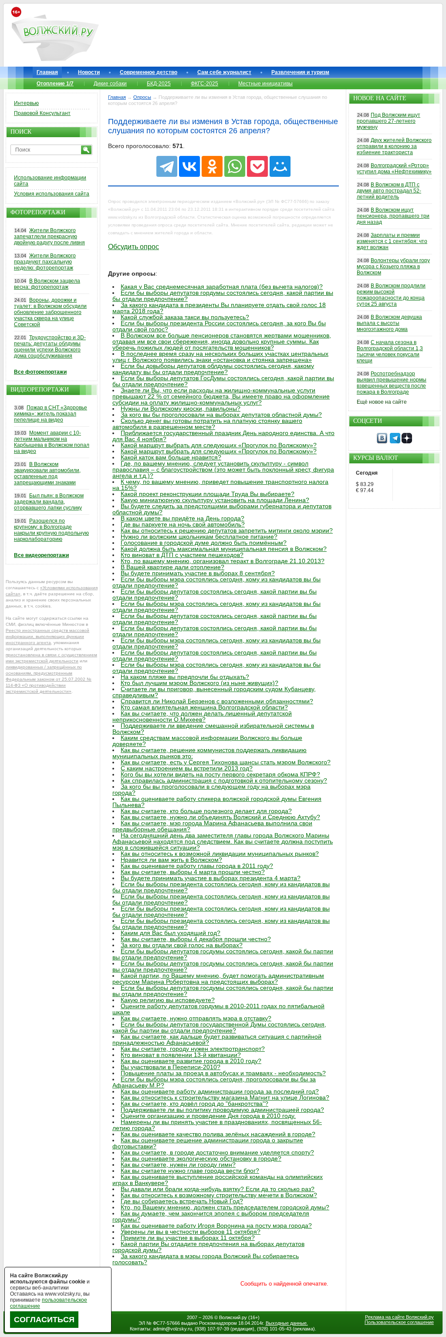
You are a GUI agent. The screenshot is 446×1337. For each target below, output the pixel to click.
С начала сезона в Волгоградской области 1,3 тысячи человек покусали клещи (390, 351)
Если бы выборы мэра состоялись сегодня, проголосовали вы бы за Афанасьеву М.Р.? (214, 1082)
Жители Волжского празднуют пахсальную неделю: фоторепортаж (45, 262)
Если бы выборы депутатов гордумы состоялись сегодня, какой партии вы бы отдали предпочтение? (222, 295)
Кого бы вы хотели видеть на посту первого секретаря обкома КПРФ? (220, 774)
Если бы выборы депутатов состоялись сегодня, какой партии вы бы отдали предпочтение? (214, 594)
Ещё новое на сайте (382, 402)
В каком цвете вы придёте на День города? (182, 518)
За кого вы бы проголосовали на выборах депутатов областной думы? (221, 414)
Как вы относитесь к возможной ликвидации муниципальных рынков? (220, 853)
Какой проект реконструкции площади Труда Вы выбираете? (207, 493)
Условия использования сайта (51, 194)
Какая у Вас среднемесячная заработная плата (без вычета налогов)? (222, 286)
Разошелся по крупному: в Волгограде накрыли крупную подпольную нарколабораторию (51, 530)
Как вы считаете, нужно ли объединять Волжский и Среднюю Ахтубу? (220, 817)
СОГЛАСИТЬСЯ (44, 1319)
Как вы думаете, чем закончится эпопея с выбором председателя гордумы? (210, 1216)
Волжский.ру (233, 1317)
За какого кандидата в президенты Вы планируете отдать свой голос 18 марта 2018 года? (219, 307)
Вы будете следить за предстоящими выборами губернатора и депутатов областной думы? (221, 509)
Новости (89, 72)
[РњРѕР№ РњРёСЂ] (280, 166)
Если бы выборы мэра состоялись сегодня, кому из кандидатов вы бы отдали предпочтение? (216, 582)
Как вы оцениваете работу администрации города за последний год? (220, 1091)
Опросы (142, 97)
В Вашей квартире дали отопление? (172, 567)
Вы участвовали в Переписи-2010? (170, 1067)
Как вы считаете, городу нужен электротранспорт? (193, 1048)
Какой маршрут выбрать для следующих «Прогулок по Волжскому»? (219, 445)
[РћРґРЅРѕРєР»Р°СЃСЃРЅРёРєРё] (212, 166)
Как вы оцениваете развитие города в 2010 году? (191, 1060)
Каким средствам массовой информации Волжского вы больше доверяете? (207, 740)
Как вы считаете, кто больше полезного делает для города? (206, 810)
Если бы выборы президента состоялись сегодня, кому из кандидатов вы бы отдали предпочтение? (221, 887)
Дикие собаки (110, 84)
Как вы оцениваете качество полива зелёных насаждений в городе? (218, 1134)
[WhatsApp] (234, 166)
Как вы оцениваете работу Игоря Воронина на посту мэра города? (216, 1225)
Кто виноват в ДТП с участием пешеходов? (182, 554)
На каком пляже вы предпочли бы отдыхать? (185, 676)
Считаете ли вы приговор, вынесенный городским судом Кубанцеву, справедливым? (214, 692)
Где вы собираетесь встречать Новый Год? (182, 1201)
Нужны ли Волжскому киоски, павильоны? (180, 408)
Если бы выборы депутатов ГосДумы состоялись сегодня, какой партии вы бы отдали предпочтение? (223, 381)
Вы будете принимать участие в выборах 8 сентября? (198, 573)
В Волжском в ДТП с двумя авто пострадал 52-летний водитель (389, 191)
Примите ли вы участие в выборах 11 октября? (188, 1237)
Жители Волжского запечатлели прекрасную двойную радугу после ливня (49, 236)
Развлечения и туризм (300, 72)
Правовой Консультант (42, 113)
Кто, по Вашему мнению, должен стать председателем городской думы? (225, 1207)
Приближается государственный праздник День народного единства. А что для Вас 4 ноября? (223, 435)
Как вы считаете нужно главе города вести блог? (190, 1170)
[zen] (407, 442)
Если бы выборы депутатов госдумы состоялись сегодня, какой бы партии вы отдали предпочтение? (222, 954)
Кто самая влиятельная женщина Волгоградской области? (204, 707)
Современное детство (148, 72)
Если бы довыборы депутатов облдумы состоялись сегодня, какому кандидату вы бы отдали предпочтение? (213, 368)
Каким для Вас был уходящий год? (170, 932)
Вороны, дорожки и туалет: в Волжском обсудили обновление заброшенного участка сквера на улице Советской (50, 312)
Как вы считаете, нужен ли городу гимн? (178, 1164)
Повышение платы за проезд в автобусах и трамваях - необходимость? (223, 1073)
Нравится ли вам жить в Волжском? (171, 859)
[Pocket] (257, 166)
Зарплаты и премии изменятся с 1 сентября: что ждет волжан (392, 241)
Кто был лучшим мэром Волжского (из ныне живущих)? (199, 682)
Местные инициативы (265, 84)
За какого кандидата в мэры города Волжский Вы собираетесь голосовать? (205, 1259)
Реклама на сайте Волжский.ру (399, 1317)
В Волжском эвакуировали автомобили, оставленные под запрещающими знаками (47, 473)
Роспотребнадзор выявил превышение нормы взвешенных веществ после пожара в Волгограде (391, 383)
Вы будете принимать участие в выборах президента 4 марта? (211, 877)
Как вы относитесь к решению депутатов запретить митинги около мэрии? (227, 530)
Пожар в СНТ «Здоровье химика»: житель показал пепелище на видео (50, 414)
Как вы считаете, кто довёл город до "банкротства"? (194, 1103)
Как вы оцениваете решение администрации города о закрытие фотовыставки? (207, 1143)
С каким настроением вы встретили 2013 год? (187, 768)
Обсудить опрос (133, 246)
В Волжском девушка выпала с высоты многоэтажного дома (389, 323)
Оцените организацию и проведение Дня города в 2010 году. (208, 1115)
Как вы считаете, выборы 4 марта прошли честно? (193, 871)
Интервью (26, 103)
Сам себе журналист (224, 72)
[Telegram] (166, 166)
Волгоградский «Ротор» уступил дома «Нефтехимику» (394, 168)
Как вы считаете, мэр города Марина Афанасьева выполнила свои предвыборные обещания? (212, 826)
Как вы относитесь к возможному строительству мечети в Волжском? (219, 1195)
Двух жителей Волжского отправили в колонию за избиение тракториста (394, 146)
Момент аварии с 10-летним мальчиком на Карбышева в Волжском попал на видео (51, 442)
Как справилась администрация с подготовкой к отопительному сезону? (224, 780)
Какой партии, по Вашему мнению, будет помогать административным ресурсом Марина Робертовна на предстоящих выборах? (218, 978)
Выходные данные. (287, 1323)
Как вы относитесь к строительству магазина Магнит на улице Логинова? (225, 1097)
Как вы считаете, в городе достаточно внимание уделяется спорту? (217, 1152)
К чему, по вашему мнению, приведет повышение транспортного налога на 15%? (220, 484)
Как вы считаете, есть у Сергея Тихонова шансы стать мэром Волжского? (226, 762)
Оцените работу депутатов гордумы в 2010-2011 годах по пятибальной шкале (218, 1009)
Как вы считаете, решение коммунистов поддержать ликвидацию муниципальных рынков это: (209, 753)
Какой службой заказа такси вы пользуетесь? (185, 317)
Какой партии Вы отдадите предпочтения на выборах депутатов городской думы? (208, 1246)
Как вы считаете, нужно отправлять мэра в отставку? (196, 1018)
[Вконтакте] (382, 442)
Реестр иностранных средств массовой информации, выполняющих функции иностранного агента (47, 636)
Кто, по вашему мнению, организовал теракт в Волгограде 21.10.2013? (222, 560)
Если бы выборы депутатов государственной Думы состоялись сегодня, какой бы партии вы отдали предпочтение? (219, 1027)
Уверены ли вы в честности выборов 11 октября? (190, 1231)
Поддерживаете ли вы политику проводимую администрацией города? (222, 1109)
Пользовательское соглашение (399, 1322)
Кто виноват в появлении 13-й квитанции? (181, 1054)
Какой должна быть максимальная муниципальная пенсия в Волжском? (224, 548)
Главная (47, 72)
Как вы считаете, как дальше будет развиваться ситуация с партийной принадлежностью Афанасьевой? (216, 1039)
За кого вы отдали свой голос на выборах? (182, 945)
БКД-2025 (159, 84)
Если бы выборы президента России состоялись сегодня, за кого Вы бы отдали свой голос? (219, 326)
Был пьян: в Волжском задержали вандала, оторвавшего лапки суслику (49, 502)
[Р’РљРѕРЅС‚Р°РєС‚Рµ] (189, 166)
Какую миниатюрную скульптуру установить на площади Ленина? (215, 499)
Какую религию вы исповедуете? (168, 999)
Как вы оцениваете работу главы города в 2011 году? (197, 865)
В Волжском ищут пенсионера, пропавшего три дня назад (393, 216)
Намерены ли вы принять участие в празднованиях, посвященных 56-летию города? (217, 1124)
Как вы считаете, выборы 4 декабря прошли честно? (196, 938)
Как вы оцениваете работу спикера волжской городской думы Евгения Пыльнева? (216, 801)
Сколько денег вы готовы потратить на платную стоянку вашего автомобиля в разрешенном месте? (207, 423)
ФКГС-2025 (204, 84)
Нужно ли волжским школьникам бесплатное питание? (199, 536)
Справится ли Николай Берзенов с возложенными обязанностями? (217, 701)
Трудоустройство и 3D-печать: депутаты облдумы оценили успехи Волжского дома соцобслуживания (50, 346)
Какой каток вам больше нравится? (171, 457)
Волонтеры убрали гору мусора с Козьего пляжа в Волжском (393, 266)
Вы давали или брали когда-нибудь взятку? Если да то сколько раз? (217, 1188)
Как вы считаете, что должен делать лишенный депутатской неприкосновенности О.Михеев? (202, 716)
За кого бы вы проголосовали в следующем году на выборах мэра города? (211, 789)
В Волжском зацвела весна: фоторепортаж (47, 284)
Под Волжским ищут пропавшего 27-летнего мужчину (388, 121)
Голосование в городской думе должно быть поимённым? (204, 542)
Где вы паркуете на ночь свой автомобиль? (183, 524)
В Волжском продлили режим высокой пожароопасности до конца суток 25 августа (391, 295)
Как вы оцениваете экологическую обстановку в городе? (201, 1158)
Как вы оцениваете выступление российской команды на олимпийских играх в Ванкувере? (217, 1179)
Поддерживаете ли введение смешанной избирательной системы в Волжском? (213, 728)
